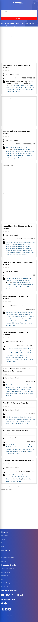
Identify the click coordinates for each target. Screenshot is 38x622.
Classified (4, 543)
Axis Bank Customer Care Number (17, 431)
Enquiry (13, 26)
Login (34, 3)
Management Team (7, 557)
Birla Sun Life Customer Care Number (18, 461)
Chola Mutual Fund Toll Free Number (18, 280)
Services (3, 561)
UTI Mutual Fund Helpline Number (17, 351)
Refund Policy (5, 583)
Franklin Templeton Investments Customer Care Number (16, 370)
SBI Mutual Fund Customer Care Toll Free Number (18, 321)
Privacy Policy (5, 572)
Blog (2, 546)
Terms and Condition (7, 568)
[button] (18, 3)
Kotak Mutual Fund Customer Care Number (17, 227)
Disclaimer (4, 576)
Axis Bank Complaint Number (21, 449)
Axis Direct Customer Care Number (17, 403)
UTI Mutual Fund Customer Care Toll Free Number (18, 357)
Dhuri (7, 26)
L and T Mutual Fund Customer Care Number (18, 263)
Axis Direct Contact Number (21, 423)
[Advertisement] (19, 50)
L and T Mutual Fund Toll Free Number (19, 278)
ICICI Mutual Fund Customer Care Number (16, 132)
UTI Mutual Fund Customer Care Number (16, 334)
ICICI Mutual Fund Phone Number (17, 147)
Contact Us (4, 586)
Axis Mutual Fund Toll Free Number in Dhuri (12, 27)
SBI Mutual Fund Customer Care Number (16, 297)
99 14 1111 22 (14, 595)
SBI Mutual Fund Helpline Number (17, 314)
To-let (3, 539)
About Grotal (5, 554)
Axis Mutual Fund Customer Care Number (16, 66)
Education (4, 535)
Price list (4, 579)
